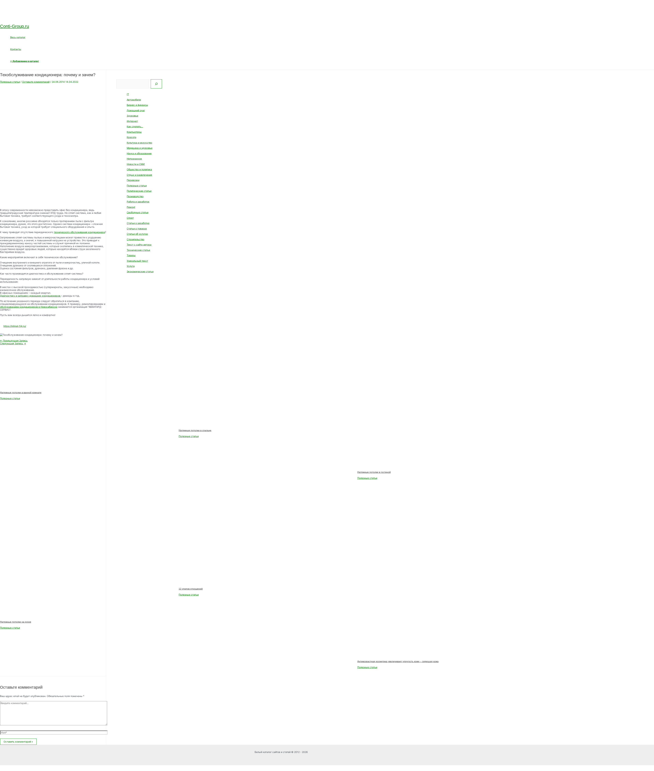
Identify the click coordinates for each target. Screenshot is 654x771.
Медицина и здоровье (139, 147)
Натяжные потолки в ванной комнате (20, 392)
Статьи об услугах (137, 233)
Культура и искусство (139, 142)
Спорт (130, 217)
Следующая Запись (13, 343)
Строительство (135, 239)
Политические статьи (139, 190)
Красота (131, 137)
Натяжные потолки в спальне (195, 430)
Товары (131, 255)
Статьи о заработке (138, 223)
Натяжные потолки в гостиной (374, 472)
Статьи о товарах (137, 228)
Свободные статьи (137, 212)
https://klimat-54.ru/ (14, 326)
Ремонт (131, 207)
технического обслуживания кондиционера (79, 232)
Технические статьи (138, 250)
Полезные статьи (10, 81)
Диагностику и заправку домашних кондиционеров (30, 295)
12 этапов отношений (191, 588)
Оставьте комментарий (36, 81)
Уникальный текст (137, 260)
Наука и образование (139, 153)
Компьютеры (134, 131)
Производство (135, 196)
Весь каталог (17, 37)
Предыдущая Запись (14, 340)
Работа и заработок (138, 201)
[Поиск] (156, 83)
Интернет (132, 121)
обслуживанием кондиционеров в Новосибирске (28, 306)
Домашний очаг (136, 110)
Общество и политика (139, 169)
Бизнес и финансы (137, 104)
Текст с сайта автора (139, 244)
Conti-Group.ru (14, 26)
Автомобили (134, 99)
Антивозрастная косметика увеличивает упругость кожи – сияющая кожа (398, 661)
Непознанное (134, 158)
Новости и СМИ (136, 164)
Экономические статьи (140, 271)
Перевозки (133, 180)
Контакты (15, 49)
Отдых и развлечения (139, 174)
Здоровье (132, 115)
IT (128, 94)
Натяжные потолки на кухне (15, 621)
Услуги (131, 266)
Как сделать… (135, 126)
